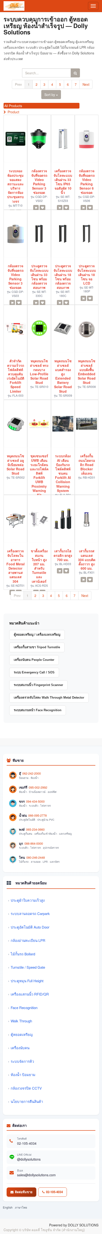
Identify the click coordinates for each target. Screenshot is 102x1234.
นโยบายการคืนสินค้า (27, 1101)
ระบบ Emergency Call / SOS (34, 672)
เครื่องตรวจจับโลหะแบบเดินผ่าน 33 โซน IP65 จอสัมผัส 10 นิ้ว (63, 182)
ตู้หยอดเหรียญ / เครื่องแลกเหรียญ (37, 634)
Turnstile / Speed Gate (28, 967)
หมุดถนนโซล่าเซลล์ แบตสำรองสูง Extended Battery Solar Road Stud (63, 376)
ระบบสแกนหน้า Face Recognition (37, 710)
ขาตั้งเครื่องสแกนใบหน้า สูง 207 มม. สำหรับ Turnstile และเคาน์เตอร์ (39, 566)
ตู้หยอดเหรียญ (22, 1034)
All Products (13, 105)
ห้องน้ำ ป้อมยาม (23, 1074)
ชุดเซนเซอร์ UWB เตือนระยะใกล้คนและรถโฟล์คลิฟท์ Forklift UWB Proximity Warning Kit (39, 475)
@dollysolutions (29, 1159)
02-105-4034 (27, 1143)
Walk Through (21, 1020)
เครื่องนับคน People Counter (34, 660)
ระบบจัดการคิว (22, 1061)
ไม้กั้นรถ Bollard (23, 953)
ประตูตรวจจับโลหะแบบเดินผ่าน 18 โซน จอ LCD (86, 274)
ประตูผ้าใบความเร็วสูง (28, 900)
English (8, 1207)
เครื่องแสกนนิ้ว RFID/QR (30, 993)
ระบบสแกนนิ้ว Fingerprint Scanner (38, 685)
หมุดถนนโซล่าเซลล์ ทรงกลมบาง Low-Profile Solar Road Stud (39, 372)
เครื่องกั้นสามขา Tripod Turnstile (37, 647)
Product (13, 112)
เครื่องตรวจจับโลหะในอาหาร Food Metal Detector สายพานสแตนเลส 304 (15, 566)
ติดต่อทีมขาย (23, 1192)
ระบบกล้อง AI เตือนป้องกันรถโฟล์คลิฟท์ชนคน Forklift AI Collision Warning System (63, 473)
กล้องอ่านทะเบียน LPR (28, 940)
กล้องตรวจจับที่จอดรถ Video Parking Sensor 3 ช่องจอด (39, 182)
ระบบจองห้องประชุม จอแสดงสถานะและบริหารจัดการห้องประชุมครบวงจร (15, 186)
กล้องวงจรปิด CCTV (26, 1088)
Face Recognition (24, 1007)
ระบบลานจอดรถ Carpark (30, 913)
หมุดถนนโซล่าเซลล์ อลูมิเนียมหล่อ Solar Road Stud (15, 464)
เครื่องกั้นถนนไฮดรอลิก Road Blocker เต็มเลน (87, 464)
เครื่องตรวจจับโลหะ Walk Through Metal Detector (49, 697)
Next (86, 84)
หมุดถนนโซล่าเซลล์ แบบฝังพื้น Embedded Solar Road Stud (87, 372)
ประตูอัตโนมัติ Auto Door (30, 926)
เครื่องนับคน (20, 1047)
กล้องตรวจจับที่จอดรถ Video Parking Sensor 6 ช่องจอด (87, 182)
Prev (18, 84)
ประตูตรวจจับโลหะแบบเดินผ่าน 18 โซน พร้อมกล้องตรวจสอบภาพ (63, 277)
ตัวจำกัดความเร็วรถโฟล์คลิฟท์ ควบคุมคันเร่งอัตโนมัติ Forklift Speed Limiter (15, 376)
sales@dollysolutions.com (36, 1174)
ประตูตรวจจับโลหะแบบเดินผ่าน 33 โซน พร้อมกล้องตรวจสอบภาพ (39, 277)
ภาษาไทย (21, 1207)
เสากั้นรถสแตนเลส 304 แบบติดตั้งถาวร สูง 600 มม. (86, 559)
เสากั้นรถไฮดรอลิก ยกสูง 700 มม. (63, 555)
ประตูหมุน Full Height (27, 980)
